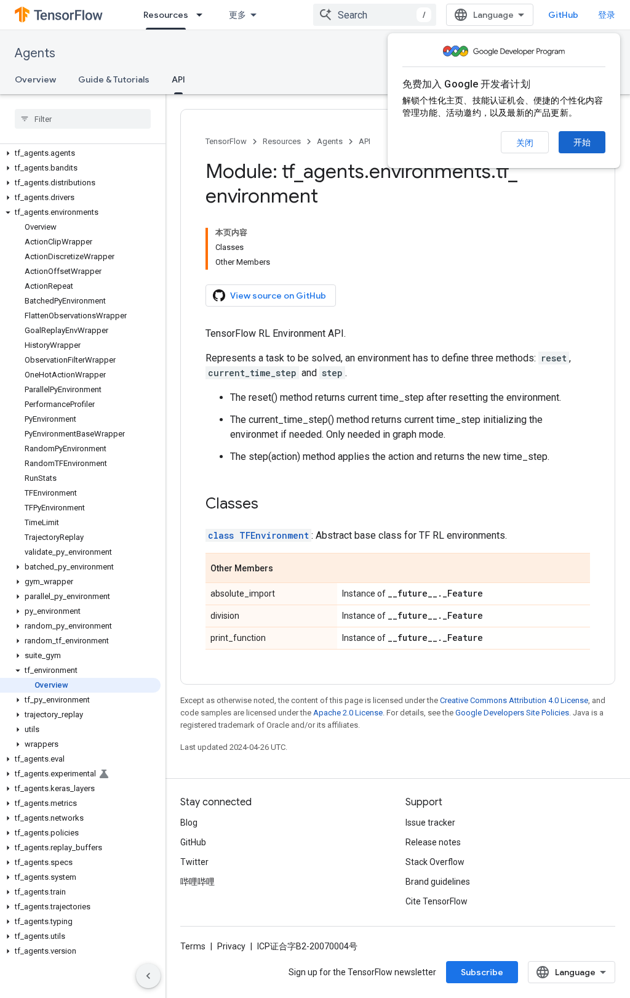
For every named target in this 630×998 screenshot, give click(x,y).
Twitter (194, 862)
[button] (80, 153)
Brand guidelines (437, 882)
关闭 (524, 142)
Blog (188, 822)
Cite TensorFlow (436, 901)
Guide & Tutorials (114, 79)
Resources (165, 14)
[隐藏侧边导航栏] (148, 976)
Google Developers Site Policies (512, 712)
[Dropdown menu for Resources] (203, 15)
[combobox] (374, 15)
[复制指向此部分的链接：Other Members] (285, 568)
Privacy (231, 946)
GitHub (563, 14)
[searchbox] (83, 119)
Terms (192, 946)
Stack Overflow (435, 862)
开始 (582, 142)
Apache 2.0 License (348, 712)
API (178, 79)
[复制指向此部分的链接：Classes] (270, 504)
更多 (237, 14)
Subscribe (482, 972)
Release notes (433, 842)
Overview (35, 79)
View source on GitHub (278, 295)
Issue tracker (430, 822)
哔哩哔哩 (197, 882)
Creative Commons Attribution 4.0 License (514, 700)
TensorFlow (226, 141)
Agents (35, 53)
